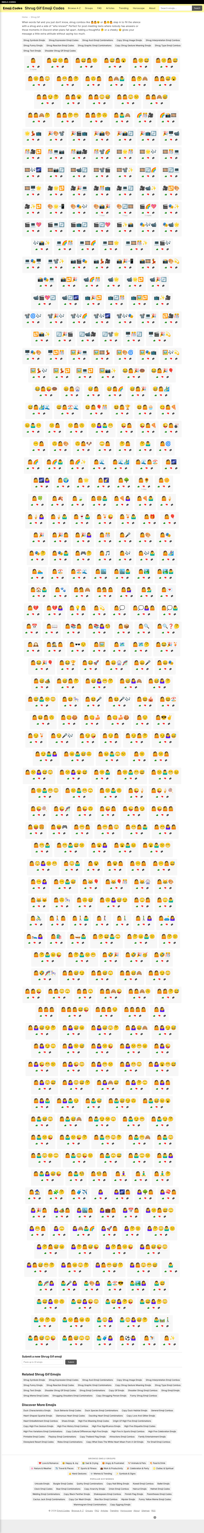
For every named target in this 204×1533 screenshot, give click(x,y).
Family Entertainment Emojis (152, 1436)
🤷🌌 (171, 462)
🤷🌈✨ (77, 462)
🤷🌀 (165, 443)
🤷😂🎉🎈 (41, 662)
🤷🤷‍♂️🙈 (122, 115)
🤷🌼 (164, 480)
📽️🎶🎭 (125, 316)
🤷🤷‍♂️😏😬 (133, 1119)
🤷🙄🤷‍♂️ (165, 900)
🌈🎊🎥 (145, 115)
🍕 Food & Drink (157, 1463)
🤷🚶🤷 (57, 918)
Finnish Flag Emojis (134, 1494)
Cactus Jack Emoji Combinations (49, 1499)
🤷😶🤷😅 (163, 863)
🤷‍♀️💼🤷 (107, 1210)
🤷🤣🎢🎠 (44, 973)
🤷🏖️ (57, 571)
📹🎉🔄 (158, 279)
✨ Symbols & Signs (125, 1473)
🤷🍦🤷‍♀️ (35, 516)
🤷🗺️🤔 (140, 644)
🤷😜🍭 (38, 808)
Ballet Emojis (163, 1483)
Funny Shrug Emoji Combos (143, 1395)
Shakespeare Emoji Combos (107, 1494)
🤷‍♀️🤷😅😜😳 (153, 1246)
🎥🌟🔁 (56, 188)
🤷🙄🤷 (142, 900)
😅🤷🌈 (115, 389)
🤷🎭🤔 (37, 553)
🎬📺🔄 (79, 224)
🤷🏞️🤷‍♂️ (165, 571)
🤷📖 (51, 626)
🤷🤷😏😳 (159, 973)
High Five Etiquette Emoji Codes (139, 1426)
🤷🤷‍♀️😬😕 (102, 1064)
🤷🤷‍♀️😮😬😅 (162, 1064)
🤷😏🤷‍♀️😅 (165, 735)
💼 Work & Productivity (111, 1468)
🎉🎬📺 (79, 133)
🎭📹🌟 (171, 224)
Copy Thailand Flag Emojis (93, 1436)
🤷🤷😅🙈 (130, 973)
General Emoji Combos (162, 1410)
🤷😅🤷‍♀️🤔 (159, 681)
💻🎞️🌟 (110, 243)
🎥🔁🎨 (171, 188)
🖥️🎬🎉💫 (159, 334)
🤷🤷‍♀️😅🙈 (136, 1027)
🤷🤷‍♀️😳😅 (44, 1082)
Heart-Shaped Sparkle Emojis (37, 1415)
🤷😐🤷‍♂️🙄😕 (112, 754)
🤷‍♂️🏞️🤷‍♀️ (138, 1283)
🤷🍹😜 (104, 516)
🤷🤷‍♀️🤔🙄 (136, 1082)
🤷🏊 (37, 571)
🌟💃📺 (33, 133)
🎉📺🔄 (148, 133)
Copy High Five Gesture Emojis (38, 1426)
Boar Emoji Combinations (68, 1489)
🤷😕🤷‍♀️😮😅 (73, 772)
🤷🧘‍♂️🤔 (162, 1173)
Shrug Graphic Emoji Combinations (94, 45)
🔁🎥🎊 (171, 316)
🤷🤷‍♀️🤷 (162, 1082)
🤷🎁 (149, 516)
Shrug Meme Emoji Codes (36, 1395)
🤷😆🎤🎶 (119, 699)
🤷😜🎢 (61, 808)
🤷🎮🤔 (83, 553)
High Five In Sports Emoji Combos (128, 1431)
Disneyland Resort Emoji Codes (38, 1442)
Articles (110, 8)
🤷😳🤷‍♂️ (71, 863)
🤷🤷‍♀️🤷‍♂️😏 (67, 1100)
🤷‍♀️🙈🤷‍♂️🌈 (83, 1228)
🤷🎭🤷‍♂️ (60, 553)
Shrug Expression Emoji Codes (63, 40)
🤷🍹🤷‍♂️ (127, 516)
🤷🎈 (169, 516)
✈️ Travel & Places (64, 1468)
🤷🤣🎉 (110, 954)
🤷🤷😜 (33, 991)
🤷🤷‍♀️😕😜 (102, 1046)
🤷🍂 (57, 498)
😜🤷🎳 (171, 425)
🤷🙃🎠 (61, 900)
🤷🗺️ (119, 644)
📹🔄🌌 (70, 297)
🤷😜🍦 (136, 790)
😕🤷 (54, 425)
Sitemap (145, 1510)
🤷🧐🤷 (99, 1173)
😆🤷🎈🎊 (96, 407)
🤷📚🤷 (73, 626)
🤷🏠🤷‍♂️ (38, 589)
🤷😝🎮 (59, 827)
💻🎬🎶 (162, 243)
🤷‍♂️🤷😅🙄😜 (41, 1338)
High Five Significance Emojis (106, 1426)
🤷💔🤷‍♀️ (54, 608)
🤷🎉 (38, 535)
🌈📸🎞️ (168, 115)
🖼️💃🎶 (38, 370)
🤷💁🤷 (104, 589)
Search (197, 8)
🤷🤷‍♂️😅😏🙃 (122, 1100)
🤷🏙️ (100, 571)
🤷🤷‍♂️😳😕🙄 (44, 1155)
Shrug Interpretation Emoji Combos (163, 40)
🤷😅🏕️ (41, 681)
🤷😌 (142, 717)
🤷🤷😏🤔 (47, 96)
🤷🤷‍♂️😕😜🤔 (73, 1137)
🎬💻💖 (33, 224)
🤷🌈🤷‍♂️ (54, 462)
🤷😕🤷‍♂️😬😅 (130, 772)
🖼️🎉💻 (79, 352)
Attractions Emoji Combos (122, 1436)
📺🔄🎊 (116, 297)
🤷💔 (33, 608)
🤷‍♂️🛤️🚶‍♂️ (162, 1319)
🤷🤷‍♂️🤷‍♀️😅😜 (47, 1173)
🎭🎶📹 (148, 224)
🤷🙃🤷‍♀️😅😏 (113, 900)
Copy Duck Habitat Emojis (134, 1410)
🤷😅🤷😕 (86, 60)
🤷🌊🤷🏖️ (146, 462)
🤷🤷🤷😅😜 (75, 1009)
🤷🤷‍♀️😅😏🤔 (42, 1027)
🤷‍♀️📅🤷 (130, 1210)
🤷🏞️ (143, 571)
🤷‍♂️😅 (159, 1283)
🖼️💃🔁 (61, 370)
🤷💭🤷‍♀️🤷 (143, 608)
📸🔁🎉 (69, 279)
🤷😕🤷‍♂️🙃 (110, 790)
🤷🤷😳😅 (99, 96)
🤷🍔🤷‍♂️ (99, 498)
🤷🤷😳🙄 (59, 991)
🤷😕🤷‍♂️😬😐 (165, 772)
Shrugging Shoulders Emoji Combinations (72, 1395)
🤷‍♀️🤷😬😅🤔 (109, 1265)
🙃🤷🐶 (83, 443)
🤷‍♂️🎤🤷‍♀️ (69, 1283)
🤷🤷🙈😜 (110, 991)
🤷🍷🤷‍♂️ (81, 516)
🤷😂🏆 (67, 662)
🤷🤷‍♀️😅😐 (73, 1027)
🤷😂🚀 (90, 662)
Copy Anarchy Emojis (94, 1489)
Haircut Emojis (140, 1489)
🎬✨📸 (125, 224)
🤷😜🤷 (107, 808)
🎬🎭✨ (171, 206)
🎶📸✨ (41, 243)
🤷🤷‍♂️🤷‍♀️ (165, 1155)
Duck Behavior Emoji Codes (67, 1410)
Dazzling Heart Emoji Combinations (106, 1415)
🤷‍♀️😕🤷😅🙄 (159, 1210)
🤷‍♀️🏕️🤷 (61, 1210)
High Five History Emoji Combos (72, 1426)
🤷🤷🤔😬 (67, 115)
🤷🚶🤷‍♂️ (80, 918)
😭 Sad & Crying (90, 1463)
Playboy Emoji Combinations (62, 1436)
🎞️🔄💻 (171, 169)
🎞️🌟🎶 (148, 151)
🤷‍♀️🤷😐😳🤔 (75, 1265)
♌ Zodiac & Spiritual (163, 1468)
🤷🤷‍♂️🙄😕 (139, 1155)
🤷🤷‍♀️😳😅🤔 (76, 1082)
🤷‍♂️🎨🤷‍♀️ (92, 1283)
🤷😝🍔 (36, 827)
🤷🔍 (143, 626)
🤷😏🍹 (36, 735)
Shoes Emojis (68, 1421)
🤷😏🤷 (110, 735)
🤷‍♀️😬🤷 (37, 1228)
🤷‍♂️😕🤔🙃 (44, 1319)
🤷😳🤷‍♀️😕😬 (43, 863)
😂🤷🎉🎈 (162, 370)
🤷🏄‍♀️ (168, 553)
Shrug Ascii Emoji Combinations (97, 40)
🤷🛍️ (56, 936)
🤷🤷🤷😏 (106, 1009)
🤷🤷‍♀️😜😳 (73, 1064)
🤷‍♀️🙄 (59, 1228)
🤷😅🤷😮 (115, 60)
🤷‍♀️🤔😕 (132, 1228)
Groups (89, 8)
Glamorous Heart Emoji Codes (70, 1415)
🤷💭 (119, 608)
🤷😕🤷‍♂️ (102, 772)
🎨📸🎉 (102, 206)
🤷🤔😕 (169, 936)
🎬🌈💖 (148, 206)
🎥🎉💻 (79, 188)
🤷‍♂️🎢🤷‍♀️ (46, 1283)
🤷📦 (123, 626)
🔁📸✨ (41, 334)
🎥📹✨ (148, 188)
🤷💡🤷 (77, 608)
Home (25, 17)
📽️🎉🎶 (56, 316)
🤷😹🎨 (165, 881)
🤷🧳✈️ (79, 1192)
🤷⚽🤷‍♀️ (127, 1338)
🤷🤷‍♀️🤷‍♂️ (41, 1100)
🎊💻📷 (56, 151)
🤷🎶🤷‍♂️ (146, 553)
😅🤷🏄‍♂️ (161, 389)
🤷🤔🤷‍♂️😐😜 (47, 954)
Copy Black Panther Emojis (77, 1494)
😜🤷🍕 (148, 425)
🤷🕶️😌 (77, 644)
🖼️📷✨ (107, 370)
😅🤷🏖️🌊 (67, 407)
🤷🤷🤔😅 (168, 991)
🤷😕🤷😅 (166, 60)
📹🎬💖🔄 (44, 297)
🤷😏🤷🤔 (136, 735)
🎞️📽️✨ (125, 169)
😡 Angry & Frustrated (113, 1463)
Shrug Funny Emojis (33, 45)
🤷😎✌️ (163, 717)
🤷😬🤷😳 (107, 827)
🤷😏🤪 (87, 735)
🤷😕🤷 (160, 754)
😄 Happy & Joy (70, 1463)
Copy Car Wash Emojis (80, 1499)
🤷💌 (166, 589)
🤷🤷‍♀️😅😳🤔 (105, 1027)
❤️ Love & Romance (48, 1463)
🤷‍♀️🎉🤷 (38, 1210)
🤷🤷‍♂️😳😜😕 (79, 1155)
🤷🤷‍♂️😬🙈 (139, 1137)
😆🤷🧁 (145, 407)
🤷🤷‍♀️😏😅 (165, 1027)
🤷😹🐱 (38, 900)
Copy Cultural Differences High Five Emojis (87, 1431)
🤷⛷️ (149, 1338)
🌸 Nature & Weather (41, 1468)
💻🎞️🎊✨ (136, 243)
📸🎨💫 (171, 261)
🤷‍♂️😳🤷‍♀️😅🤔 (133, 1319)
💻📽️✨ (56, 261)
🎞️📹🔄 (79, 169)
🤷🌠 (103, 480)
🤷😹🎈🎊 (116, 881)
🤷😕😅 (140, 60)
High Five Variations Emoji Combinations (42, 1431)
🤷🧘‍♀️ (120, 1173)
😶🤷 (38, 443)
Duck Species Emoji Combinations (101, 1410)
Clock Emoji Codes (43, 1489)
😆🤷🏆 (122, 407)
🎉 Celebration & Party (138, 1468)
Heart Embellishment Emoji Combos (40, 1421)
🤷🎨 (145, 535)
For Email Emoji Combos (158, 1442)
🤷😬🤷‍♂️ (41, 845)
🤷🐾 (60, 589)
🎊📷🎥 (79, 151)
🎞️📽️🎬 (102, 169)
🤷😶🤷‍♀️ (38, 881)
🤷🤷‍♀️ (159, 1009)
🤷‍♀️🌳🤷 (145, 1192)
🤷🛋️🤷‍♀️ (166, 918)
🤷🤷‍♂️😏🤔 (162, 1119)
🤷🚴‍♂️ (36, 918)
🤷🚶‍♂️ (122, 918)
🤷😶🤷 (138, 863)
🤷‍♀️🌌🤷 (122, 1192)
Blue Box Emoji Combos (106, 1499)
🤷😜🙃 (84, 808)
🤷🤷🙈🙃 (139, 991)
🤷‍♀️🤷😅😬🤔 (40, 1265)
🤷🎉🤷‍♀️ (83, 535)
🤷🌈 (33, 462)
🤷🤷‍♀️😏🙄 (44, 1046)
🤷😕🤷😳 (38, 78)
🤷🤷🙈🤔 (38, 115)
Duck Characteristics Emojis (36, 1410)
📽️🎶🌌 (102, 316)
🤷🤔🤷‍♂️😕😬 (82, 954)
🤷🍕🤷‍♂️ (145, 498)
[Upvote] (28, 67)
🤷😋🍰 (92, 717)
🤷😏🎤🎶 (61, 735)
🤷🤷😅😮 (165, 78)
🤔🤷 (125, 443)
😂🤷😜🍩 (46, 389)
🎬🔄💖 (102, 224)
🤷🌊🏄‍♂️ (120, 462)
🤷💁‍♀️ (126, 589)
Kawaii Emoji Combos (143, 1483)
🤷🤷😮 (73, 96)
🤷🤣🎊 (162, 954)
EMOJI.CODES (9, 2)
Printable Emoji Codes (34, 1436)
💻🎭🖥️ (33, 261)
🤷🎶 (125, 553)
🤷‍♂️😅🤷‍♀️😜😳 (85, 1301)
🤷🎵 (105, 553)
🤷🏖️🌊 (79, 571)
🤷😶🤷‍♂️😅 (64, 881)
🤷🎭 (165, 535)
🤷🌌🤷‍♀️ (41, 480)
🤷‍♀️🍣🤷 (168, 1192)
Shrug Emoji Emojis (170, 1390)
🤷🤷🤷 (46, 1009)
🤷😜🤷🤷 (162, 808)
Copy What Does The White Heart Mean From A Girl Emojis (114, 1442)
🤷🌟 (83, 480)
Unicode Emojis (42, 1483)
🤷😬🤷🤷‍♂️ (136, 827)
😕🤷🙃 (76, 425)
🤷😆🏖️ (168, 699)
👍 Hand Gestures (77, 1473)
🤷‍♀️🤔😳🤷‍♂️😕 (161, 1228)
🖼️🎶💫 (171, 352)
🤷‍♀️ (100, 1192)
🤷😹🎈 (90, 881)
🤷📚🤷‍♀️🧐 (99, 626)
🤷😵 (93, 863)
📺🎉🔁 (93, 297)
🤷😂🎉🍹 (166, 644)
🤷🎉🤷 (60, 535)
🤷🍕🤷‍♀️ (122, 498)
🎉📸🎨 (102, 133)
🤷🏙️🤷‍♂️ (122, 571)
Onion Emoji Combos (119, 1489)
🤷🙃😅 (84, 900)
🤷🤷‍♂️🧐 (76, 1173)
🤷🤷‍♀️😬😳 (130, 1064)
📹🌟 (113, 279)
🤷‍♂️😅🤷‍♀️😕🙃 (50, 1301)
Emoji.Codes (63, 1510)
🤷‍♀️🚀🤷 (109, 1228)
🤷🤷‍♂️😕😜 (41, 1137)
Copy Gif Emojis (116, 1390)
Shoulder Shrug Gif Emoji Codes (60, 50)
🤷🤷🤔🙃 (96, 115)
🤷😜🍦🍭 (162, 790)
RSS (153, 1510)
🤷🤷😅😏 (73, 973)
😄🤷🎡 (71, 389)
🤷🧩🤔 (56, 1192)
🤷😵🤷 (115, 863)
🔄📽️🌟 (110, 334)
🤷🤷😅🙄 (102, 973)
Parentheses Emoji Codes (159, 1494)
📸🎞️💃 (148, 261)
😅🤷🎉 (138, 389)
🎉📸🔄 (125, 133)
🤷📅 (31, 626)
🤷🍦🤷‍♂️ (58, 516)
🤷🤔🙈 (139, 78)
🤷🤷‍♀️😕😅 (73, 1046)
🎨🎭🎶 (79, 206)
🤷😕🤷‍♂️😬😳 (44, 790)
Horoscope (139, 8)
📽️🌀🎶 (33, 316)
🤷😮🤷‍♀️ (99, 845)
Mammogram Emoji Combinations (90, 1504)
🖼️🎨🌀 (125, 352)
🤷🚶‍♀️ (102, 918)
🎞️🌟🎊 (125, 151)
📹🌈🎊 (92, 279)
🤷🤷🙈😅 (156, 96)
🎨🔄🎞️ (125, 206)
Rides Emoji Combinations (69, 1442)
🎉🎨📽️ (56, 133)
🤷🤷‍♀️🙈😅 (107, 1082)
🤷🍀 (37, 498)
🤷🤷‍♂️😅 (93, 1100)
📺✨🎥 (162, 297)
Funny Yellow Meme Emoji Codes (155, 1499)
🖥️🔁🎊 (56, 352)
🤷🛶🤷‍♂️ (77, 936)
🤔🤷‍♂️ (145, 443)
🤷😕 (139, 754)
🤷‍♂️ (171, 1265)
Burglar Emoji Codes (63, 1483)
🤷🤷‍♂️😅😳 (41, 1119)
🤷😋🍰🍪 (117, 717)
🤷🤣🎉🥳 (136, 954)
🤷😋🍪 (69, 717)
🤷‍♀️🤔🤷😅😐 (50, 1246)
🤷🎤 (125, 535)
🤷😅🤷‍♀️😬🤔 (99, 681)
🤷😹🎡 (142, 881)
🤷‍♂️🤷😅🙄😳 (76, 1338)
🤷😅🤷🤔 (67, 681)
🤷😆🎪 (145, 699)
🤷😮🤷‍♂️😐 (125, 845)
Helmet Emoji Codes (160, 1489)
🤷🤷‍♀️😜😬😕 (42, 1064)
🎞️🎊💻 (171, 151)
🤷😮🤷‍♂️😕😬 (156, 845)
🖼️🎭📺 (148, 352)
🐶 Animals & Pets (137, 1463)
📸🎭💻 (46, 279)
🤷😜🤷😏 (133, 808)
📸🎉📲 (125, 261)
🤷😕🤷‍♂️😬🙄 (79, 790)
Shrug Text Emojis (32, 50)
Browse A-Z (74, 8)
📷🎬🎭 (79, 261)
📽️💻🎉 (148, 316)
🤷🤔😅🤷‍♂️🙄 (106, 936)
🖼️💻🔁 (84, 370)
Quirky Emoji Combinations (90, 1483)
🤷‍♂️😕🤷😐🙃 (76, 1319)
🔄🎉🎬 (64, 334)
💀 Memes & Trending (101, 1473)
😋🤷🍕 (168, 407)
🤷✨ (169, 1338)
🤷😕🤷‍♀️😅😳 (39, 772)
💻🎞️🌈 (87, 243)
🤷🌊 (99, 462)
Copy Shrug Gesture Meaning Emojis (133, 45)
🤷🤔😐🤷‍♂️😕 (141, 936)
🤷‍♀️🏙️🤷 (84, 1210)
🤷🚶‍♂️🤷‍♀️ (143, 918)
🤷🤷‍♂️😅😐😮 (156, 1100)
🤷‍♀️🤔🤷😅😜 (85, 1246)
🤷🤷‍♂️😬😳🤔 (107, 1137)
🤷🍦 (166, 498)
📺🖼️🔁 (139, 297)
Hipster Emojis (128, 1499)
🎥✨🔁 (33, 206)
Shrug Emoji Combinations (92, 1390)
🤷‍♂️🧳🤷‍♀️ (104, 1338)
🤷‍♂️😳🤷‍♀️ (104, 1319)
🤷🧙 (34, 1192)
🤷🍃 (77, 498)
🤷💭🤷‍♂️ (169, 608)
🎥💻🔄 (125, 188)
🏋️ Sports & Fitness (86, 1468)
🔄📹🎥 (87, 334)
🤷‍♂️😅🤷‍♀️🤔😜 (119, 1301)
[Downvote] (33, 67)
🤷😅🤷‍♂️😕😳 (41, 699)
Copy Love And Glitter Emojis (141, 1415)
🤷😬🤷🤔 (67, 78)
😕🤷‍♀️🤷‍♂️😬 (102, 425)
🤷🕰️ (33, 644)
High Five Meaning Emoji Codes (93, 1421)
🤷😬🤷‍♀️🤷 (165, 827)
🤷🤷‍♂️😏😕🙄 (102, 1119)
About (152, 8)
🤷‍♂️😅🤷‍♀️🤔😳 (153, 1301)
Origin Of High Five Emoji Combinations (132, 1421)
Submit (71, 1362)
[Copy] (38, 67)
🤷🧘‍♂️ (141, 1173)
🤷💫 (99, 608)
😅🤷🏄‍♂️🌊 (38, 407)
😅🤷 (93, 389)
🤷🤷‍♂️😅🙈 (70, 1119)
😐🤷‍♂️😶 (33, 425)
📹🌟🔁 (135, 279)
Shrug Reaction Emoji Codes (60, 45)
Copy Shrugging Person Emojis (111, 1395)
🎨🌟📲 (56, 206)
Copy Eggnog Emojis (120, 1504)
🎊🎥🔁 (33, 151)
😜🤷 (126, 425)
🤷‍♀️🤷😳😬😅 (143, 1265)
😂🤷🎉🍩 (133, 370)
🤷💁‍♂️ (146, 589)
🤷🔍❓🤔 (168, 626)
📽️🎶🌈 (79, 316)
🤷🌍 (63, 480)
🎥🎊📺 (102, 188)
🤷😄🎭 (165, 662)
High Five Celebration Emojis (162, 1431)
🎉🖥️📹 (171, 133)
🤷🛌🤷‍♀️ (34, 936)
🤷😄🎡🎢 (116, 662)
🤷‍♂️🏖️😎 (115, 1283)
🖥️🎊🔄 (133, 334)
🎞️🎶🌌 (33, 169)
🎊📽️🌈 (102, 151)
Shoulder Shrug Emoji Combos (142, 1390)
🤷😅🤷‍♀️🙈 (130, 681)
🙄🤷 (105, 443)
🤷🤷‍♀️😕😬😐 (133, 1046)
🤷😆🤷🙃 (43, 717)
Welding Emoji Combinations (46, 1494)
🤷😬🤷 (82, 827)
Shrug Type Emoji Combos (168, 45)
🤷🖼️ (99, 644)
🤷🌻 (143, 480)
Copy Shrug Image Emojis (129, 40)
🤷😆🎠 (70, 699)
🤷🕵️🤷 (54, 644)
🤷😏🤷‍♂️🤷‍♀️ (46, 754)
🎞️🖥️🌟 (33, 188)
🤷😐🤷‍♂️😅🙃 (77, 754)
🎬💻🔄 (56, 224)
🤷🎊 (105, 535)
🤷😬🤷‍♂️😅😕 (70, 845)
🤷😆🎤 (93, 699)
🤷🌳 (123, 480)
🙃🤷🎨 (60, 443)
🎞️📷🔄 (56, 169)
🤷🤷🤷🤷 (135, 1009)
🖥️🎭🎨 (33, 352)
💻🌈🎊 (64, 243)
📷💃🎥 (102, 261)
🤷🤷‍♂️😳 (165, 1137)
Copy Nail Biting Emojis (118, 1483)
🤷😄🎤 (142, 662)
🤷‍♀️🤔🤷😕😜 (119, 1246)
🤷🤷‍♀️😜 (162, 1046)
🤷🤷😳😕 (127, 96)
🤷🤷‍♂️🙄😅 (110, 1155)
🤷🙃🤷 (93, 78)
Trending (123, 8)
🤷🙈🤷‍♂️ (116, 78)
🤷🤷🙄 (84, 991)
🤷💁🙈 (81, 589)
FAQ (99, 8)
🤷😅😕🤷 (57, 60)
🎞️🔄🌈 (148, 169)
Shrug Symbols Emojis (34, 40)
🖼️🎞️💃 (102, 352)
